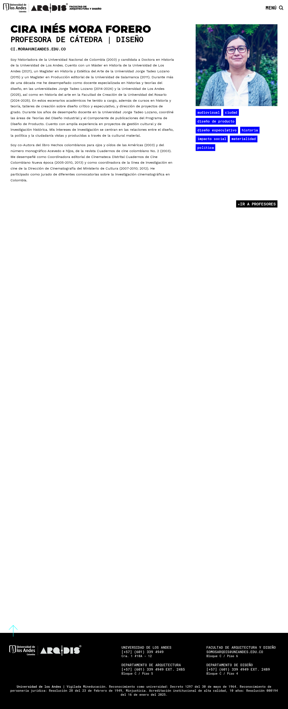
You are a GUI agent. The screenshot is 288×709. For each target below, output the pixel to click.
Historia (250, 130)
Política (205, 147)
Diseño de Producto (215, 121)
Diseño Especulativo (217, 130)
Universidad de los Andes (39, 687)
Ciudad (231, 112)
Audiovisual (208, 112)
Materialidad (243, 138)
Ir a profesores (258, 203)
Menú (271, 7)
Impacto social (211, 138)
